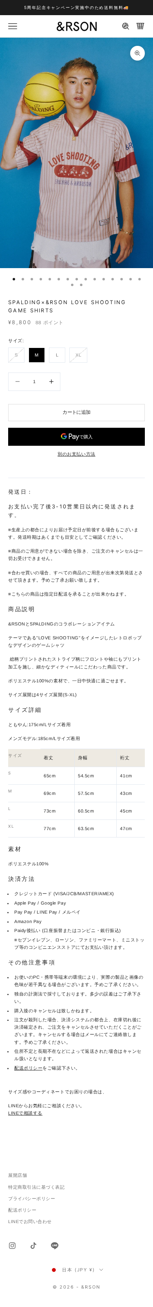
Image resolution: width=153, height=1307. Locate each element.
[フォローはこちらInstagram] (12, 1246)
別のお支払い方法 (76, 453)
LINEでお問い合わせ (30, 1221)
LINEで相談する (25, 1113)
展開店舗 (17, 1175)
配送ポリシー (28, 1067)
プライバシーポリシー (31, 1198)
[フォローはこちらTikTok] (33, 1246)
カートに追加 (76, 412)
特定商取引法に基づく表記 (36, 1187)
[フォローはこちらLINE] (55, 1246)
